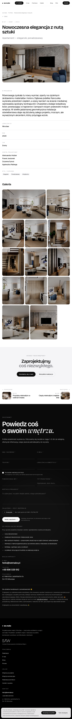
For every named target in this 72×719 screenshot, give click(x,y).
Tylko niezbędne (63, 713)
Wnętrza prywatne (8, 673)
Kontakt (66, 3)
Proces (4, 663)
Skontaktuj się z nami (26, 374)
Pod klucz (34, 3)
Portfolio (19, 3)
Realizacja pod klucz (8, 680)
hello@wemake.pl (11, 562)
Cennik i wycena (7, 683)
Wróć (6, 16)
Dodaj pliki (9, 512)
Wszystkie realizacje (46, 374)
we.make (7, 3)
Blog (51, 3)
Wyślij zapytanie (9, 519)
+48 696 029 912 (10, 569)
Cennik (42, 3)
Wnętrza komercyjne (8, 676)
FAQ (57, 3)
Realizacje (5, 653)
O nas (27, 3)
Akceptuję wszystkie (49, 713)
